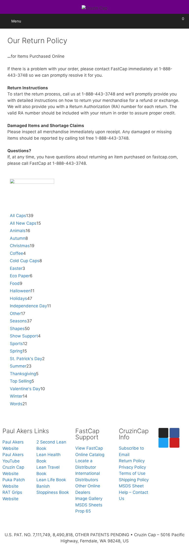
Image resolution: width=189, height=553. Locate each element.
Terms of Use (132, 473)
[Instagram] (163, 433)
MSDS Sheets (88, 504)
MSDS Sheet (131, 485)
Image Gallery (88, 498)
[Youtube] (174, 443)
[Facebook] (174, 433)
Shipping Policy (134, 479)
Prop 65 (83, 511)
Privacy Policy (132, 467)
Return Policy (132, 460)
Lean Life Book (51, 479)
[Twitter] (163, 443)
